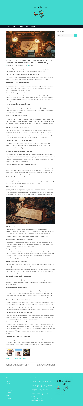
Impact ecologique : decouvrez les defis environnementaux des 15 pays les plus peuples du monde (41, 394)
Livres (27, 26)
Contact (9, 398)
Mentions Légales (11, 401)
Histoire (21, 26)
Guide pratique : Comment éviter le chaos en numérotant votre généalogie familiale (45, 365)
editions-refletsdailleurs (21, 65)
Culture (8, 26)
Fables (14, 26)
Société (33, 26)
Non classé (9, 390)
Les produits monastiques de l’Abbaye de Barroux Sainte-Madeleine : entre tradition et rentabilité (17, 365)
